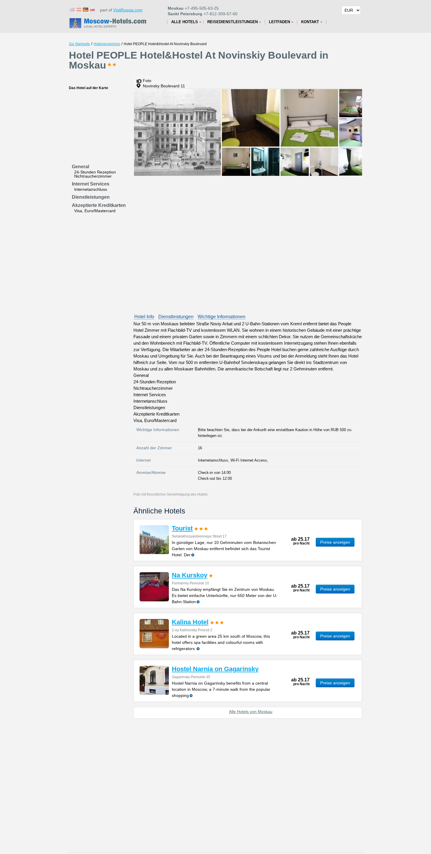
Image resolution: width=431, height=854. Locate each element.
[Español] (78, 9)
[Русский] (92, 9)
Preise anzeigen (335, 542)
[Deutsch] (85, 9)
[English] (71, 9)
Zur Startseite (79, 44)
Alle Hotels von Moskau (250, 711)
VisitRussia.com (127, 10)
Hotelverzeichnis (107, 44)
